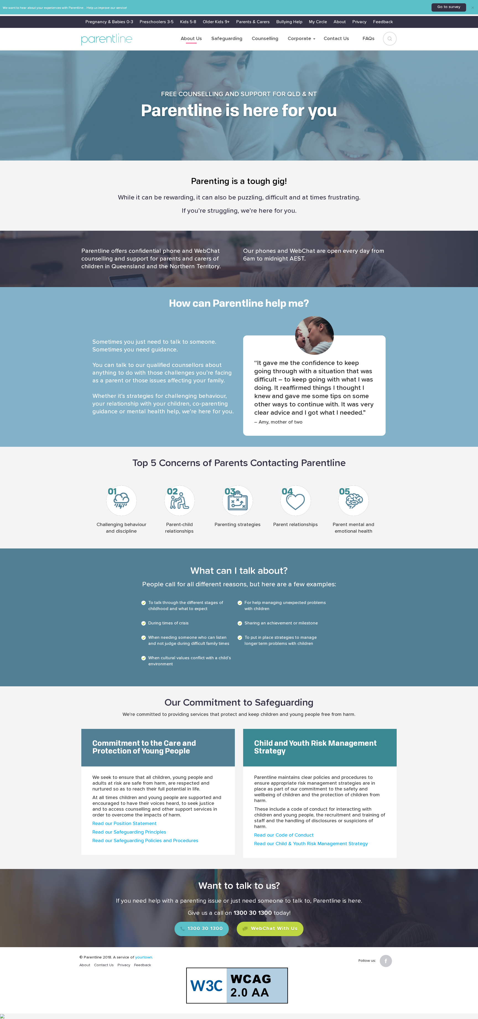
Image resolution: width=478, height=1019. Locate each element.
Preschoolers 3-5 (156, 22)
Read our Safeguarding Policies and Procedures (145, 840)
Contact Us (336, 38)
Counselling (265, 38)
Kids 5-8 (188, 22)
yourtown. (144, 957)
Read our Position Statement (124, 823)
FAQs (369, 38)
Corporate (300, 38)
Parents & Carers (253, 22)
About (340, 22)
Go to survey (448, 7)
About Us (191, 38)
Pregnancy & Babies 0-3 (109, 22)
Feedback (383, 22)
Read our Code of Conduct (284, 835)
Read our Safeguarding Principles (129, 832)
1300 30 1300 (204, 928)
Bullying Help (289, 22)
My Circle (318, 22)
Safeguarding (226, 38)
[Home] (106, 39)
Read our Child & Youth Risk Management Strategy (311, 843)
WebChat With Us (273, 928)
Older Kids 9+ (216, 22)
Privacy (359, 22)
